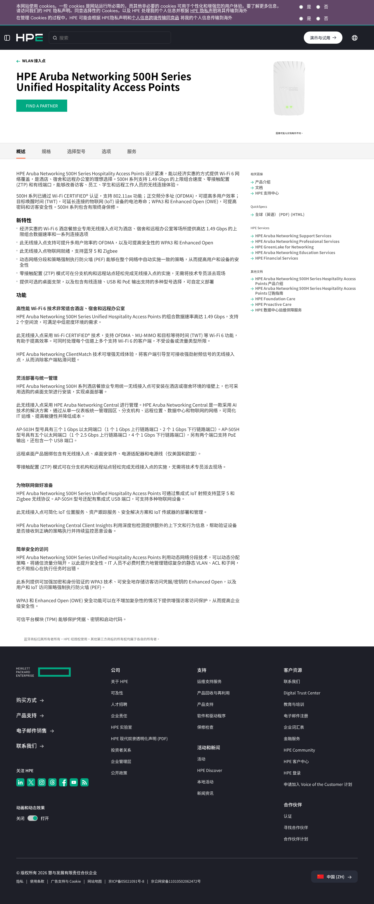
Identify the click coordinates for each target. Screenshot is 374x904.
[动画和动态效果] (32, 818)
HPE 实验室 (121, 727)
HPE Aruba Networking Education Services (295, 252)
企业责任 (119, 715)
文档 (259, 187)
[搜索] (55, 37)
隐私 (19, 881)
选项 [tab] (106, 151)
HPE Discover (209, 770)
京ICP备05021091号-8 (126, 881)
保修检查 (205, 727)
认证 (288, 816)
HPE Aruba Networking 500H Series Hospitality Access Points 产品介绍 (305, 281)
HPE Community (299, 750)
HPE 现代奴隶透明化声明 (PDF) (139, 738)
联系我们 (292, 681)
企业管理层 (121, 761)
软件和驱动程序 (211, 715)
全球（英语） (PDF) (272, 214)
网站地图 (95, 881)
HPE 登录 (292, 773)
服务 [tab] (131, 151)
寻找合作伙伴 (296, 827)
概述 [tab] (20, 151)
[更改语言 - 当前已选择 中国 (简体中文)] (355, 37)
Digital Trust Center (302, 693)
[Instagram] (42, 782)
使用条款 (37, 881)
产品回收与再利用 (213, 693)
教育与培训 (294, 704)
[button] (7, 37)
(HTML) (298, 214)
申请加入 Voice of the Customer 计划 (318, 784)
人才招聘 (119, 704)
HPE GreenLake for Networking (284, 246)
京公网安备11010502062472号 (176, 881)
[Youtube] (74, 782)
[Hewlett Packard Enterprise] (29, 37)
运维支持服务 (209, 681)
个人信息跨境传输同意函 (155, 18)
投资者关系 (121, 750)
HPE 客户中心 (296, 761)
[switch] (29, 818)
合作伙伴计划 (296, 839)
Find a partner (42, 106)
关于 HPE (119, 681)
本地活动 (205, 782)
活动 (201, 759)
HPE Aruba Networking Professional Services (297, 241)
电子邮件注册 (296, 715)
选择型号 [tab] (76, 151)
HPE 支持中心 (267, 193)
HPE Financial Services (276, 258)
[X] (31, 782)
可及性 (117, 693)
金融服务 (292, 738)
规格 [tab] (46, 151)
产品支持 (205, 704)
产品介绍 (262, 181)
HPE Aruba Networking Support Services (293, 235)
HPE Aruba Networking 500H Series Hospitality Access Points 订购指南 (305, 290)
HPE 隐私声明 (203, 10)
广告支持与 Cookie (66, 881)
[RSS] (84, 782)
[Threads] (52, 782)
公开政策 (119, 773)
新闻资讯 (205, 793)
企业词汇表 (294, 727)
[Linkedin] (20, 782)
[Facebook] (63, 782)
